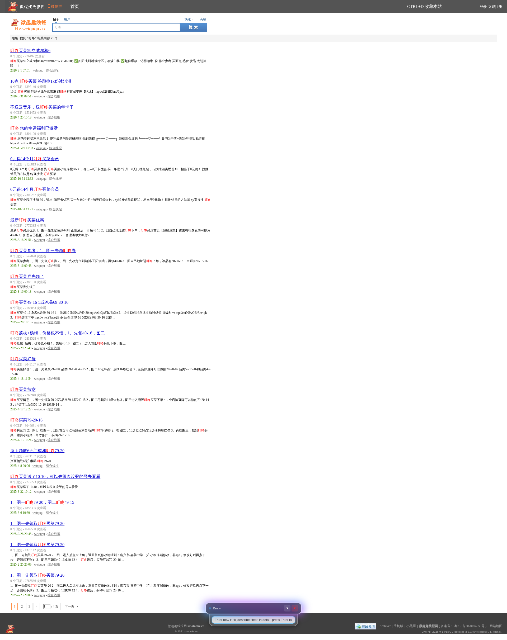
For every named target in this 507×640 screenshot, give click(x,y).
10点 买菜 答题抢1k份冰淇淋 (41, 81)
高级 (203, 19)
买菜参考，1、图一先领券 (43, 250)
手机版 (398, 626)
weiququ (37, 70)
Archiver (385, 626)
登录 (483, 7)
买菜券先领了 (27, 276)
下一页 (69, 606)
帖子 (56, 19)
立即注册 (495, 7)
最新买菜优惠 (27, 220)
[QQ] (365, 626)
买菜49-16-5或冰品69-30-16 (39, 302)
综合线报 (52, 70)
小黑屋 (411, 626)
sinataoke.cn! (196, 626)
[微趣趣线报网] (28, 29)
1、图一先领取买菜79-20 (37, 523)
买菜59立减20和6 (30, 50)
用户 (67, 19)
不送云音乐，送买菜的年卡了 (42, 107)
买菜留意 (23, 389)
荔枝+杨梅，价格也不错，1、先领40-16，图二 (57, 333)
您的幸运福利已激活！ (36, 128)
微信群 (56, 6)
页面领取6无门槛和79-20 (37, 450)
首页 (75, 6)
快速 (188, 19)
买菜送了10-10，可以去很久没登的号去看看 (55, 476)
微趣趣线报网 (428, 626)
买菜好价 (23, 359)
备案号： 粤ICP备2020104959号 (463, 626)
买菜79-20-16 (26, 420)
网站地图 (496, 626)
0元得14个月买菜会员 (34, 159)
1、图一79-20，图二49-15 (42, 502)
